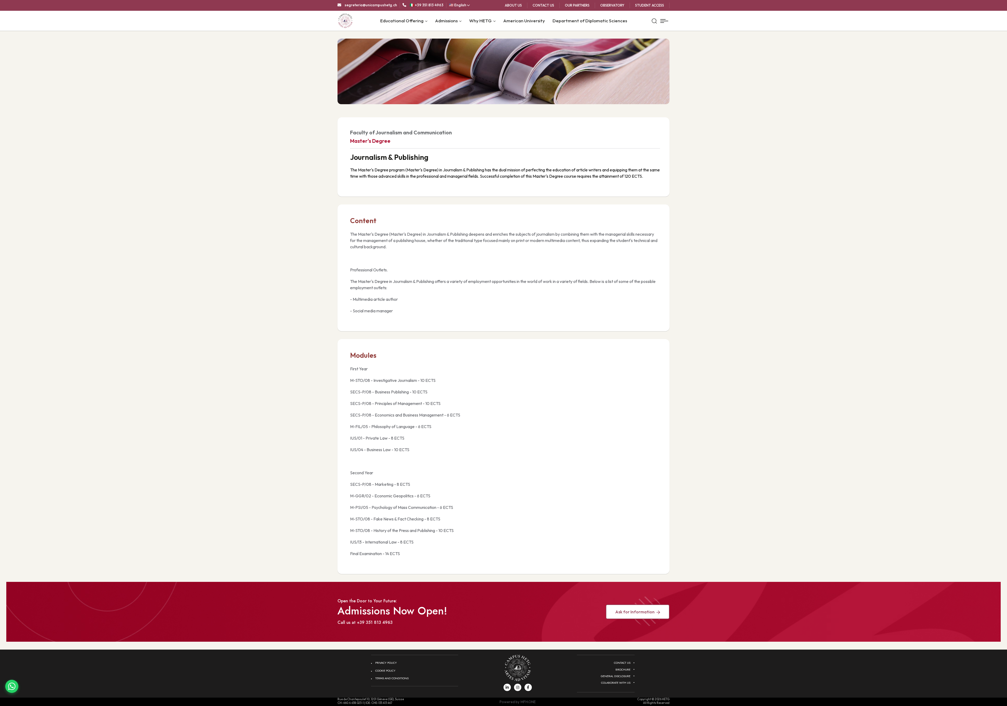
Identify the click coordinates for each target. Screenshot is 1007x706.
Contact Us (543, 5)
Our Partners (577, 5)
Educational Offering (402, 20)
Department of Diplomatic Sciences (590, 20)
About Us (513, 5)
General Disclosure (615, 676)
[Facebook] (528, 687)
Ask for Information (635, 611)
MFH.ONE (528, 701)
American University (524, 20)
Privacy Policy (386, 663)
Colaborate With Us (615, 683)
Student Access (649, 5)
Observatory (612, 5)
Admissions (446, 20)
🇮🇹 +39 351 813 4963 (426, 5)
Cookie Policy (385, 670)
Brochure (622, 669)
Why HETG (480, 20)
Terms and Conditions (392, 678)
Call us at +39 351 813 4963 (365, 622)
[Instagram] (517, 687)
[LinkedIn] (507, 687)
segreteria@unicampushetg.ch (371, 5)
